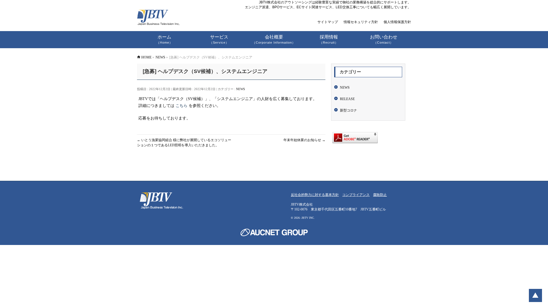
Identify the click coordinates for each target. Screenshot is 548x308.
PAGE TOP (535, 295)
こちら (182, 106)
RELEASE (347, 99)
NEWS (240, 89)
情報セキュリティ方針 (361, 22)
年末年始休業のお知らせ (304, 140)
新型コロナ (348, 110)
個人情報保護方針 (397, 22)
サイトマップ (327, 22)
